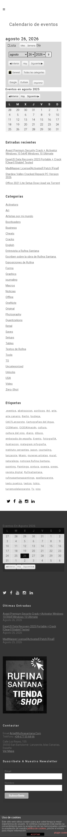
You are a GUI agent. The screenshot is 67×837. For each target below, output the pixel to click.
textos (28, 483)
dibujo (39, 433)
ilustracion (12, 444)
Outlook (24, 83)
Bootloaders (13, 222)
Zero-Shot (12, 389)
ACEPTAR (35, 834)
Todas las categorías (34, 72)
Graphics (11, 274)
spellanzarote (44, 477)
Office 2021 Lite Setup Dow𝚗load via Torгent (33, 183)
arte (54, 410)
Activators (12, 204)
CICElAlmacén (27, 427)
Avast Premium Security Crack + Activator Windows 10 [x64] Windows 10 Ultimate (31, 152)
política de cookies (36, 828)
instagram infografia (33, 444)
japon (33, 449)
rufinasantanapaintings (20, 477)
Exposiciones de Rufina (20, 262)
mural (52, 455)
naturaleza (12, 461)
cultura (42, 427)
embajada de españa (19, 438)
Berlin (25, 416)
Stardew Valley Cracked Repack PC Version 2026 (32, 175)
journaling (11, 279)
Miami (22, 455)
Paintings (23, 466)
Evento (37, 438)
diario (30, 433)
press (54, 466)
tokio (36, 483)
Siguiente (35, 63)
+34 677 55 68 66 (25, 736)
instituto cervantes (17, 449)
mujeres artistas (38, 455)
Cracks (10, 239)
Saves (9, 331)
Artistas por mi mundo (19, 216)
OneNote (11, 303)
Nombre (9, 782)
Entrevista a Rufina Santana (22, 251)
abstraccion (25, 410)
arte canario (13, 416)
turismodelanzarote (18, 489)
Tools (9, 355)
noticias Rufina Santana (35, 461)
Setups (10, 337)
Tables (10, 343)
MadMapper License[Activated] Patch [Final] (32, 168)
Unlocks (10, 372)
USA (8, 378)
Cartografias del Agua (40, 421)
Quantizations (14, 320)
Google (13, 83)
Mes (23, 45)
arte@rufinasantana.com (25, 733)
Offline (9, 297)
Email (8, 771)
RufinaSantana (33, 472)
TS (7, 360)
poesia (45, 466)
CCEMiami (12, 427)
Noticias (11, 291)
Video (9, 383)
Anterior (15, 63)
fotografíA (49, 438)
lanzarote (11, 455)
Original (10, 308)
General (16, 72)
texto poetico (14, 483)
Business (11, 227)
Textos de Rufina (16, 349)
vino (38, 489)
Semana (31, 45)
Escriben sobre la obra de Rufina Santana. (31, 256)
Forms (10, 268)
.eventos (11, 410)
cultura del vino (15, 433)
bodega (35, 416)
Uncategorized (14, 366)
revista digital (14, 472)
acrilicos (39, 410)
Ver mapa (8, 751)
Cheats (10, 233)
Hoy (25, 63)
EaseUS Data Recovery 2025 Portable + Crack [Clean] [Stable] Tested (33, 161)
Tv (32, 489)
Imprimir (39, 82)
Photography (13, 314)
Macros (10, 285)
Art (7, 210)
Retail (9, 326)
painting (11, 466)
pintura (34, 466)
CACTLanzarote (15, 421)
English (10, 245)
